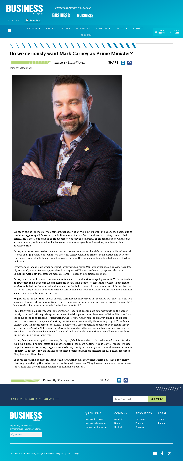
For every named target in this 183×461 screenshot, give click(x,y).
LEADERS (65, 28)
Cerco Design (73, 453)
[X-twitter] (170, 453)
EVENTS (50, 28)
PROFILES (32, 28)
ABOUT (120, 28)
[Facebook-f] (162, 453)
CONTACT (138, 28)
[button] (123, 63)
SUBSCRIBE (86, 35)
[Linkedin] (155, 453)
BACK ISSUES (83, 28)
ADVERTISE (101, 28)
